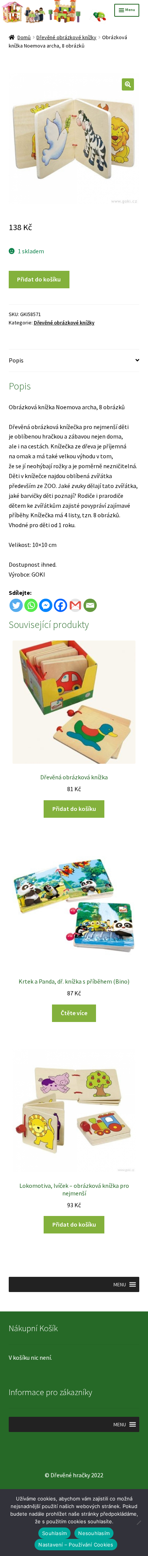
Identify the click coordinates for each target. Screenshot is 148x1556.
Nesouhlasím (94, 1533)
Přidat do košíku (39, 279)
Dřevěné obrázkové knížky (66, 37)
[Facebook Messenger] (45, 605)
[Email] (90, 605)
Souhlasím (54, 1533)
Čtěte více (74, 1013)
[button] (128, 84)
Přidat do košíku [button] (74, 808)
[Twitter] (16, 605)
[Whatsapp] (31, 605)
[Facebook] (60, 605)
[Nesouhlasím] (138, 1522)
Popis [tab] (16, 360)
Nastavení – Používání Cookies (75, 1545)
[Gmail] (75, 605)
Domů (24, 37)
